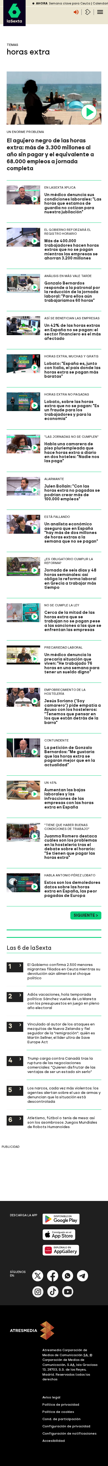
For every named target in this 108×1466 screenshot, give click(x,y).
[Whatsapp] (67, 1280)
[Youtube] (68, 1296)
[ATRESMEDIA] (54, 1331)
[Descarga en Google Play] (61, 1223)
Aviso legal (51, 1397)
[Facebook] (52, 1280)
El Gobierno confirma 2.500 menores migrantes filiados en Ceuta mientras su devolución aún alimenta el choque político (63, 971)
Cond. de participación (61, 1419)
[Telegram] (82, 1280)
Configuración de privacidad (66, 1426)
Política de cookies (58, 1412)
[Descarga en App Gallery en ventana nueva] (60, 1254)
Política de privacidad (60, 1404)
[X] (37, 1280)
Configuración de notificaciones (69, 1433)
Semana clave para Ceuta (69, 3)
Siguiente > (86, 915)
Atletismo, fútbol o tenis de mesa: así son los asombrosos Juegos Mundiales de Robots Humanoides (62, 1122)
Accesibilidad (53, 1441)
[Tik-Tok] (53, 1296)
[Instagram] (38, 1296)
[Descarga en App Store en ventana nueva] (59, 1239)
